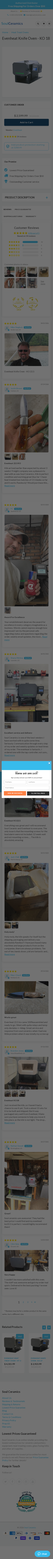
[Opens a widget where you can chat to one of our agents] (42, 1554)
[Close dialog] (49, 763)
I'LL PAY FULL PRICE (38, 793)
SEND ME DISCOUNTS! (14, 793)
